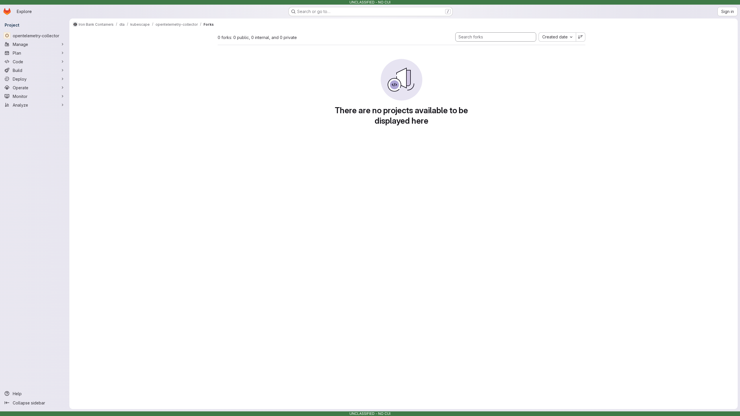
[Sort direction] (580, 37)
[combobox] (557, 37)
